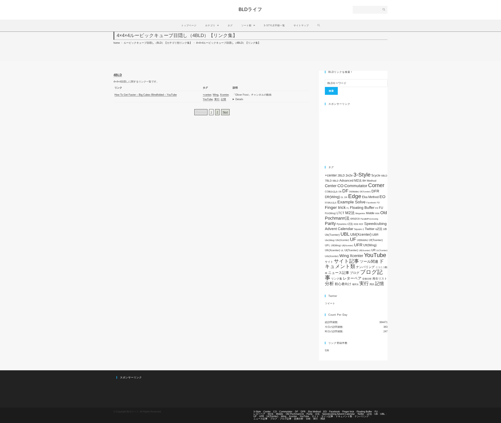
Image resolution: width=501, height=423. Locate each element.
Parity (330, 223)
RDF (361, 224)
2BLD (341, 175)
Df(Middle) (354, 191)
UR (373, 250)
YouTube (208, 99)
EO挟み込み (331, 202)
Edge (354, 196)
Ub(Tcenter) (332, 234)
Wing (215, 94)
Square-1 (359, 229)
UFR (358, 245)
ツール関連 (369, 261)
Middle (370, 213)
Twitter (370, 229)
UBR (375, 234)
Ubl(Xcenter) (360, 234)
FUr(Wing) (330, 213)
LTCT (340, 213)
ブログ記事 (285, 418)
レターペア (352, 278)
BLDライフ (250, 9)
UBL (345, 234)
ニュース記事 (338, 273)
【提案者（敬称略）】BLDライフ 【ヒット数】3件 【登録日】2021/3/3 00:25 (271, 99)
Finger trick (335, 207)
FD (378, 202)
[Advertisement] (356, 133)
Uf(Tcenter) (376, 240)
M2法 (350, 213)
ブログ (354, 272)
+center (207, 94)
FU (381, 207)
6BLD (384, 175)
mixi (377, 213)
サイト (329, 261)
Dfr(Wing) (332, 197)
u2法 (378, 229)
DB (340, 191)
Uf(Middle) (362, 240)
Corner (376, 185)
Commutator (355, 185)
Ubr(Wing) (330, 240)
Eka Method (370, 197)
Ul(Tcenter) (351, 250)
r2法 (350, 224)
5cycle (375, 175)
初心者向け (343, 284)
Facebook (371, 202)
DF (345, 190)
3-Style (362, 175)
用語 (371, 284)
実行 (216, 99)
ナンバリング (365, 267)
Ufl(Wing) (336, 245)
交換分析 (367, 278)
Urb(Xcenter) (332, 256)
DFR (375, 191)
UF (353, 239)
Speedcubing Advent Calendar (338, 414)
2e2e (349, 175)
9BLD (335, 180)
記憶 (223, 99)
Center (331, 186)
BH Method (369, 180)
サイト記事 (346, 261)
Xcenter (224, 94)
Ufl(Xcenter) (347, 245)
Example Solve (351, 202)
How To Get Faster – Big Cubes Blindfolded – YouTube (145, 94)
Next (225, 112)
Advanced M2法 (350, 180)
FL (348, 208)
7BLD (328, 180)
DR (345, 197)
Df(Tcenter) (365, 191)
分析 (329, 283)
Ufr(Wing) (370, 245)
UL (342, 250)
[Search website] (318, 26)
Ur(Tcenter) (381, 250)
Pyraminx (342, 224)
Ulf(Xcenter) (364, 250)
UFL (327, 245)
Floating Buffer (362, 208)
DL (342, 197)
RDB (356, 224)
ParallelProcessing (369, 219)
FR (376, 208)
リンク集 (336, 278)
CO (340, 185)
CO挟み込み (331, 191)
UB (385, 229)
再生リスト (379, 278)
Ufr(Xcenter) (332, 250)
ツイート (330, 303)
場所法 (355, 284)
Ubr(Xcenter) (342, 240)
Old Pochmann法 (295, 414)
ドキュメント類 (354, 263)
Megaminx (360, 213)
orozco (355, 218)
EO (382, 196)
